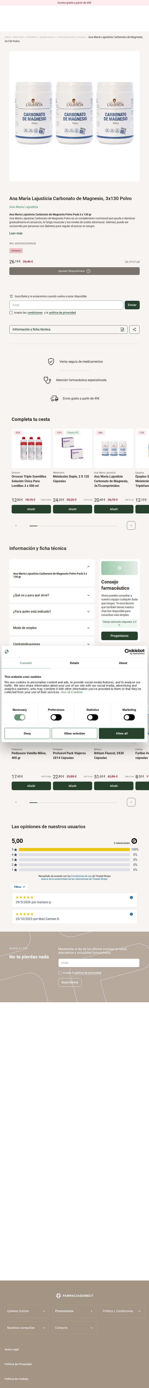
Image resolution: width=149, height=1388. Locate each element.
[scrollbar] (73, 526)
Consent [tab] (26, 662)
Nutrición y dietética (25, 37)
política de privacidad (62, 312)
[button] (75, 1311)
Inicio (8, 37)
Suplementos (47, 37)
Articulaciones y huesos (72, 37)
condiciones (35, 312)
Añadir (31, 509)
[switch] (56, 717)
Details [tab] (74, 662)
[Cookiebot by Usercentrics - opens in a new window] (128, 652)
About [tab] (123, 662)
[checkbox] (10, 312)
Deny (27, 733)
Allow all (122, 733)
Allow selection (74, 733)
